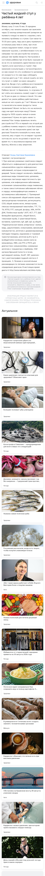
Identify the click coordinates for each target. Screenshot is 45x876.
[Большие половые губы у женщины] (22, 402)
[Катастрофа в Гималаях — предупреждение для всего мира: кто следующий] (22, 437)
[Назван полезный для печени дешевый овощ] (22, 610)
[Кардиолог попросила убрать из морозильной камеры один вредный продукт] (22, 333)
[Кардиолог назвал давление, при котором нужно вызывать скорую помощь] (22, 818)
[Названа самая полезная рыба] (22, 506)
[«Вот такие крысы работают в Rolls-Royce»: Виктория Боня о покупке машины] (22, 575)
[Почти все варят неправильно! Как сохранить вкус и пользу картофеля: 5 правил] (22, 679)
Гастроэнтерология (21, 9)
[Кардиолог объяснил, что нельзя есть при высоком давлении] (22, 749)
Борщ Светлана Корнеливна (22, 155)
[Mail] (7, 2)
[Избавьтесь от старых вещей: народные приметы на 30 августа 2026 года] (22, 645)
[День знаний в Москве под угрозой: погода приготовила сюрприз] (22, 852)
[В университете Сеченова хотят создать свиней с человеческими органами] (22, 714)
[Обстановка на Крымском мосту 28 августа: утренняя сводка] (22, 783)
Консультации (6, 9)
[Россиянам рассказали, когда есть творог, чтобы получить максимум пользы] (22, 541)
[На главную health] (15, 2)
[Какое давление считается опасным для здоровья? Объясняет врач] (22, 368)
